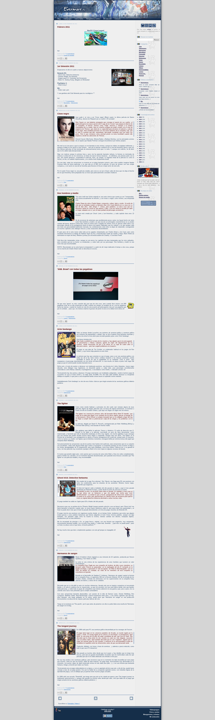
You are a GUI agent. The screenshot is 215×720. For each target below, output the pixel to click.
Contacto (117, 19)
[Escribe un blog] (61, 58)
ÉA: (142, 101)
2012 (140, 148)
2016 (140, 139)
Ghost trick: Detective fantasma (72, 478)
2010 (140, 153)
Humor (141, 62)
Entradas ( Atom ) (74, 703)
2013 (140, 146)
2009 (140, 155)
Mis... (140, 193)
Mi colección (107, 19)
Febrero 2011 (63, 27)
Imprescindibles (143, 69)
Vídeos (141, 67)
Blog (59, 19)
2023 (140, 124)
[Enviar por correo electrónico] (58, 58)
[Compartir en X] (63, 58)
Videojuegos (68, 19)
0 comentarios (70, 53)
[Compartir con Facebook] (66, 58)
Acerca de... (142, 73)
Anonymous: (144, 82)
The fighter (62, 403)
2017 (140, 137)
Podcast (141, 75)
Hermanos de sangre (67, 553)
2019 (140, 133)
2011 (140, 150)
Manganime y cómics (93, 19)
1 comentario (70, 180)
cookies (149, 29)
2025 (140, 119)
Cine (65, 182)
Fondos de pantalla (69, 55)
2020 (140, 130)
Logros (66, 318)
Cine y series (79, 19)
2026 (140, 117)
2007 (140, 159)
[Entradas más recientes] (60, 699)
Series (65, 258)
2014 (140, 144)
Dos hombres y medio (67, 193)
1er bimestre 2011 (65, 66)
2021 (140, 128)
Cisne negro (63, 114)
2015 (140, 141)
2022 (140, 126)
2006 (140, 162)
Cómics (141, 66)
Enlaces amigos (143, 195)
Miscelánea (142, 52)
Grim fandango (64, 329)
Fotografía (142, 54)
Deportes (141, 56)
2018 (140, 135)
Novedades (67, 102)
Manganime (142, 50)
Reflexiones (142, 58)
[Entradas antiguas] (131, 699)
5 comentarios (70, 256)
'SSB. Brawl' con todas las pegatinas (74, 269)
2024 (140, 121)
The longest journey (66, 626)
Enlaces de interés (144, 197)
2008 (140, 157)
